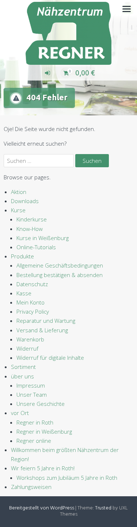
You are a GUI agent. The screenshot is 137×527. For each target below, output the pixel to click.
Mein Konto (30, 302)
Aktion (18, 191)
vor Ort (20, 412)
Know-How (29, 228)
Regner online (33, 440)
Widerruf (27, 348)
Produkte (22, 256)
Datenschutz (32, 284)
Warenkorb (30, 339)
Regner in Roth (34, 422)
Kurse (18, 210)
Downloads (25, 201)
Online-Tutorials (36, 247)
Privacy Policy (32, 311)
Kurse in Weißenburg (42, 238)
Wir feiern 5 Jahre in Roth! (43, 468)
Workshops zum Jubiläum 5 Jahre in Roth (66, 477)
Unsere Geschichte (40, 403)
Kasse (23, 293)
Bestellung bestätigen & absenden (59, 275)
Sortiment (23, 366)
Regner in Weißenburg (44, 431)
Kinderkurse (31, 219)
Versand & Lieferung (42, 330)
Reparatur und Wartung (45, 320)
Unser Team (31, 394)
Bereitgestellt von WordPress (41, 508)
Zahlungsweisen (31, 486)
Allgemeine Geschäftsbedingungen (59, 265)
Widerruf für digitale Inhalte (50, 357)
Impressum (30, 385)
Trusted (103, 508)
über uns (22, 376)
